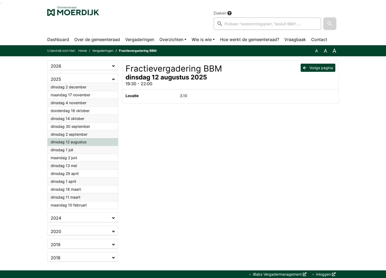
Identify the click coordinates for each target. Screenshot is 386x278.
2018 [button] (55, 257)
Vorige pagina (320, 67)
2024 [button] (56, 218)
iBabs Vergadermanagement (277, 274)
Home (82, 51)
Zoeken (219, 13)
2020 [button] (56, 231)
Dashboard (58, 39)
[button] (329, 23)
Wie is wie (202, 39)
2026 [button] (56, 66)
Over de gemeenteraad (97, 39)
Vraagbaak (295, 39)
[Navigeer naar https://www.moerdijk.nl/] (73, 20)
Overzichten (171, 39)
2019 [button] (55, 244)
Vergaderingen (139, 39)
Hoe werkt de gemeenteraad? (249, 39)
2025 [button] (56, 79)
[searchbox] (267, 23)
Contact (319, 39)
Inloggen (323, 274)
